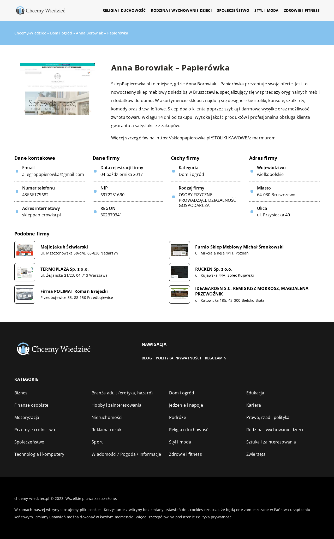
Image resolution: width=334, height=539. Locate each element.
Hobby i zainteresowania (116, 405)
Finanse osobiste (31, 405)
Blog (147, 358)
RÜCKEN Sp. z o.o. (213, 269)
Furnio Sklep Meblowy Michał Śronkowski (239, 247)
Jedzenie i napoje (186, 405)
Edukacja (255, 393)
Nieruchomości (107, 417)
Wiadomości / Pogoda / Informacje (126, 454)
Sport (97, 442)
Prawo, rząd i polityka (267, 417)
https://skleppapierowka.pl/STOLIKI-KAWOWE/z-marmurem (216, 138)
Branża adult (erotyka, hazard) (122, 393)
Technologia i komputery (39, 454)
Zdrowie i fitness (302, 10)
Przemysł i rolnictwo (34, 430)
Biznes (20, 393)
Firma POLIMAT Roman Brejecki (74, 291)
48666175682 (35, 195)
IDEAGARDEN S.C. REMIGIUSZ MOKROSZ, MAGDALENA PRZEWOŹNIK (252, 291)
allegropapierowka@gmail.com (53, 174)
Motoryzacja (26, 417)
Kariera (253, 405)
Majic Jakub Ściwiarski (64, 247)
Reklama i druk (106, 430)
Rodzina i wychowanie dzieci (181, 10)
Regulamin (216, 358)
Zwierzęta (256, 454)
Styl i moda (266, 10)
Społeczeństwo (233, 10)
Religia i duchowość (124, 10)
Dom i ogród (191, 174)
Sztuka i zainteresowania (271, 442)
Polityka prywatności (178, 358)
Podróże (177, 417)
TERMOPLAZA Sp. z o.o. (64, 269)
